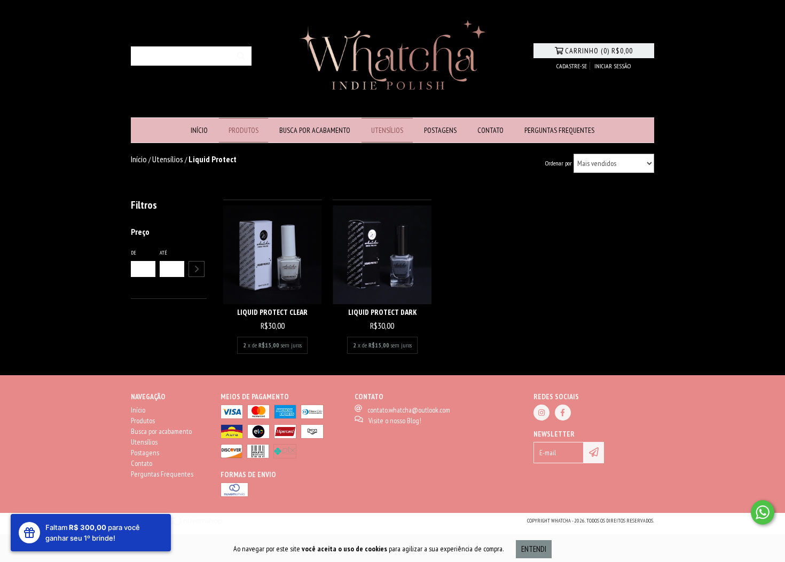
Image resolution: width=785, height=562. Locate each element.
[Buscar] (241, 56)
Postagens (440, 130)
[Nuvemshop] (177, 524)
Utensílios (387, 130)
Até (163, 252)
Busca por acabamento (314, 130)
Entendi (533, 549)
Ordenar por (558, 163)
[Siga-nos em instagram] (541, 413)
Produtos (243, 130)
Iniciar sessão (612, 66)
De (133, 252)
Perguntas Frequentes (559, 130)
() (599, 51)
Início (199, 130)
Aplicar (197, 269)
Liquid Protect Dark (382, 312)
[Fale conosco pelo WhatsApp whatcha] (762, 512)
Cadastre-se (571, 66)
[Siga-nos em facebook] (563, 413)
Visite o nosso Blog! (394, 420)
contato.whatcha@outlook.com (408, 410)
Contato (490, 130)
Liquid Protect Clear (272, 312)
